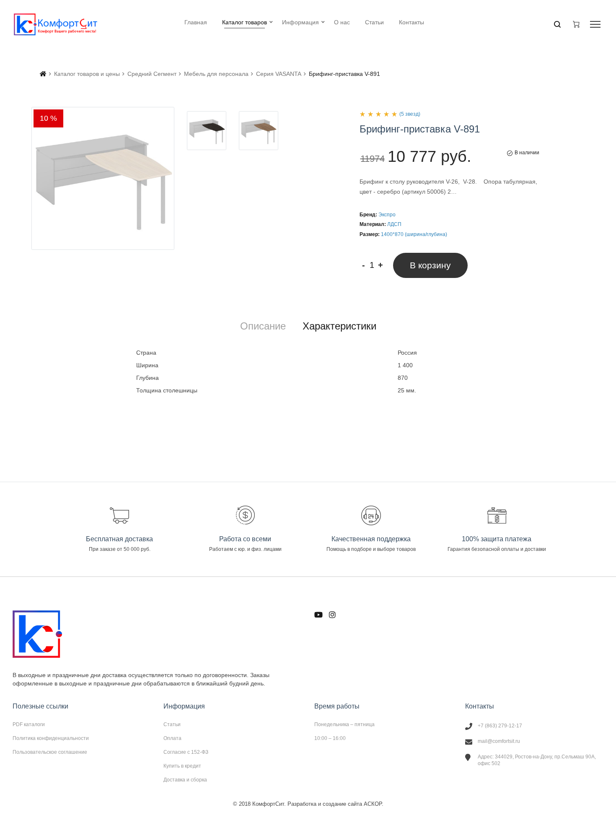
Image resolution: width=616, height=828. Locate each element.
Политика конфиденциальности (51, 738)
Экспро (387, 215)
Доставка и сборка (185, 779)
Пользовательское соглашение (50, 752)
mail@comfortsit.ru (499, 741)
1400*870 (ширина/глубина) (414, 234)
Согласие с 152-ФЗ (185, 752)
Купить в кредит (182, 766)
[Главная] (43, 74)
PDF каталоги (29, 724)
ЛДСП (394, 224)
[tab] (263, 326)
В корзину (430, 265)
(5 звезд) (409, 114)
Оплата (172, 738)
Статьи (172, 724)
